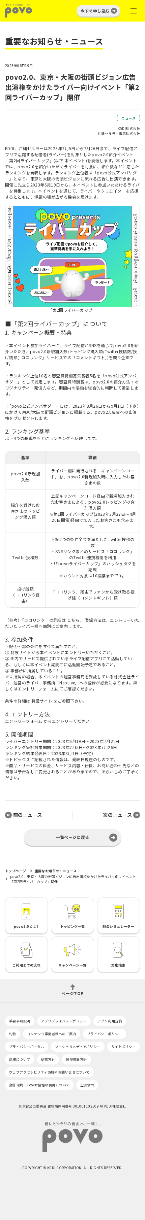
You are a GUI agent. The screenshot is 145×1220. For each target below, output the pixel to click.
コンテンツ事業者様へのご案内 (51, 1033)
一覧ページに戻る (72, 837)
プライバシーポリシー (104, 1033)
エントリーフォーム (23, 721)
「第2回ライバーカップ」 (72, 310)
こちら (73, 620)
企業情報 (87, 1084)
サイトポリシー (123, 1046)
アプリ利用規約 (109, 1020)
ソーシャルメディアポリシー (77, 1046)
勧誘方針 (48, 1059)
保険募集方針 (76, 1059)
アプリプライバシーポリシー (64, 1020)
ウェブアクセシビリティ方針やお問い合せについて (49, 1072)
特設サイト (41, 701)
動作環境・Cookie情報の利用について (39, 1084)
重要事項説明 (19, 1020)
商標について (19, 1059)
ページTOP (72, 992)
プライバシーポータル (26, 1046)
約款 (12, 1033)
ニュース (128, 118)
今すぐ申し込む (95, 10)
